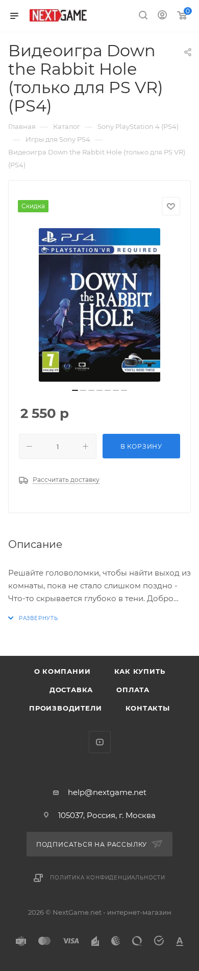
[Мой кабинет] (162, 16)
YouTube (100, 742)
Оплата (133, 690)
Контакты (148, 708)
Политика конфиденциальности (107, 877)
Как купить (139, 671)
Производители (65, 708)
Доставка (71, 690)
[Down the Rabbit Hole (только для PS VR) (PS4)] (99, 305)
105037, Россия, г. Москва (107, 815)
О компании (62, 671)
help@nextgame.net (107, 792)
